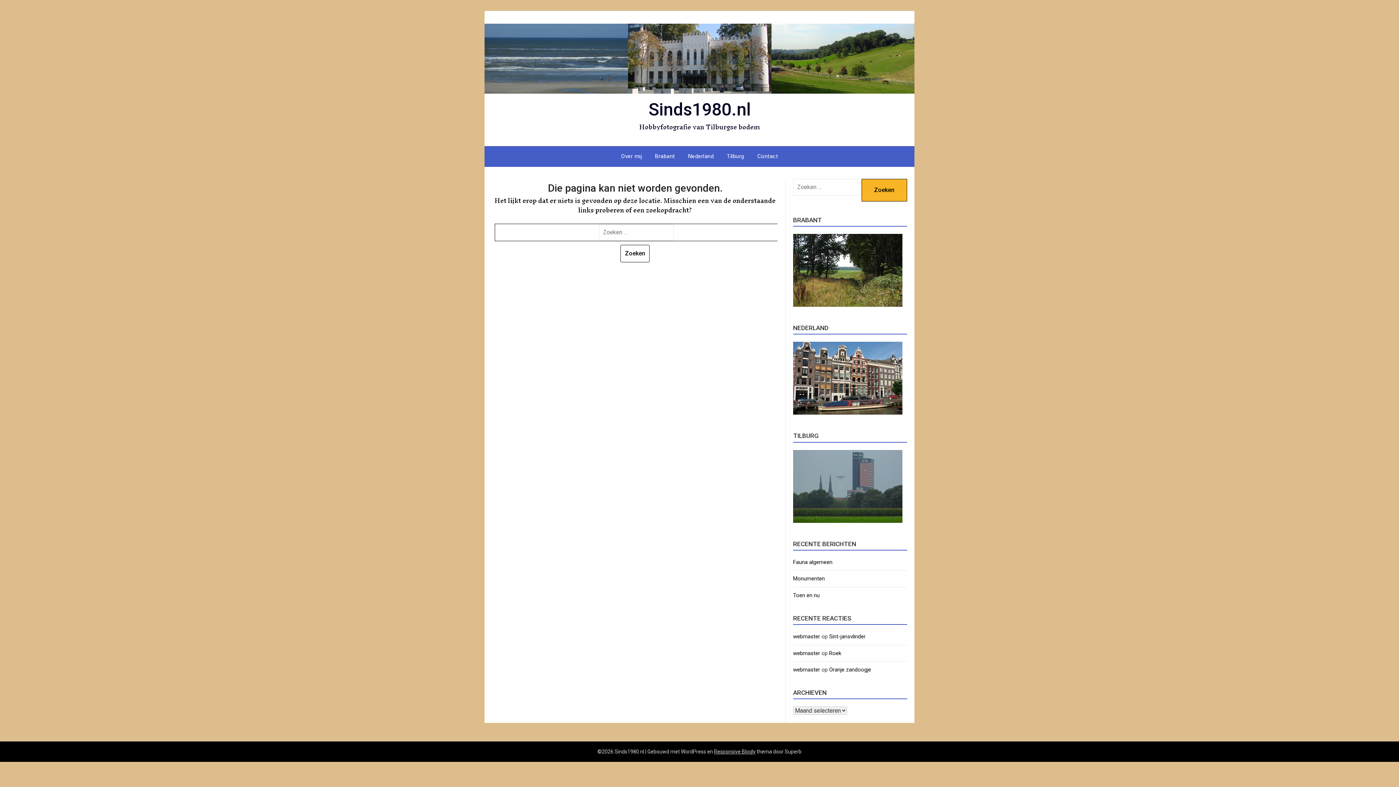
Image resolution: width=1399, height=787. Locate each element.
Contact (767, 156)
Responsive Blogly (735, 752)
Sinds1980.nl (699, 109)
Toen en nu (806, 595)
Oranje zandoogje (850, 669)
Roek (835, 653)
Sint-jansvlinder (847, 636)
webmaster (806, 636)
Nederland (701, 156)
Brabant (665, 156)
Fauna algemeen (812, 562)
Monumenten (809, 578)
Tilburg (735, 156)
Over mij (631, 156)
